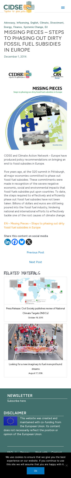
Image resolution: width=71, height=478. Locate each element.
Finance (17, 27)
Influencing (23, 22)
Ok (35, 470)
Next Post (35, 262)
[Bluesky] (22, 242)
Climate (44, 22)
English (34, 22)
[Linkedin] (7, 242)
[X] (29, 242)
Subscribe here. (16, 401)
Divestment (57, 22)
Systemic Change (33, 27)
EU (46, 27)
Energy (8, 27)
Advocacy (9, 22)
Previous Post (35, 252)
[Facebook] (14, 242)
